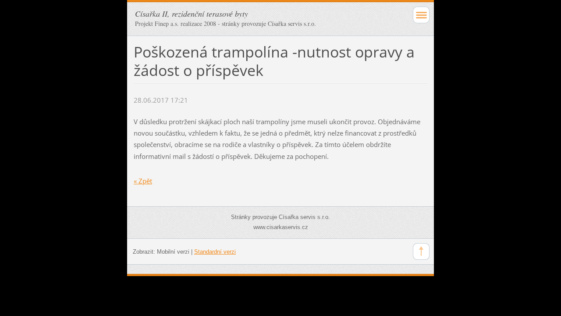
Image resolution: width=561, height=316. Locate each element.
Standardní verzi (215, 251)
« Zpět (143, 180)
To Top (421, 251)
